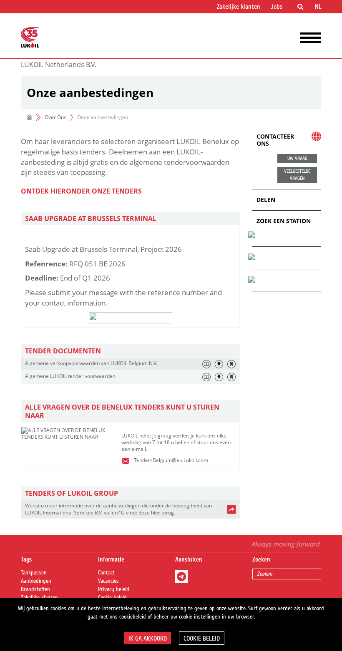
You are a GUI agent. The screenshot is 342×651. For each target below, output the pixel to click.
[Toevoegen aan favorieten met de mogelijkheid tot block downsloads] (231, 364)
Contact (106, 572)
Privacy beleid (113, 589)
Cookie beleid (202, 638)
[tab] (130, 218)
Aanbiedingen (36, 581)
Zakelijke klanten (238, 6)
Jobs (276, 6)
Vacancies (108, 581)
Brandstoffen (35, 589)
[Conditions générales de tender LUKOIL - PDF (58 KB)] (219, 377)
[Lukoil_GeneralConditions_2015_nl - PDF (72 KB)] (219, 364)
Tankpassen (34, 572)
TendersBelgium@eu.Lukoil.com (171, 460)
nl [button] (319, 6)
